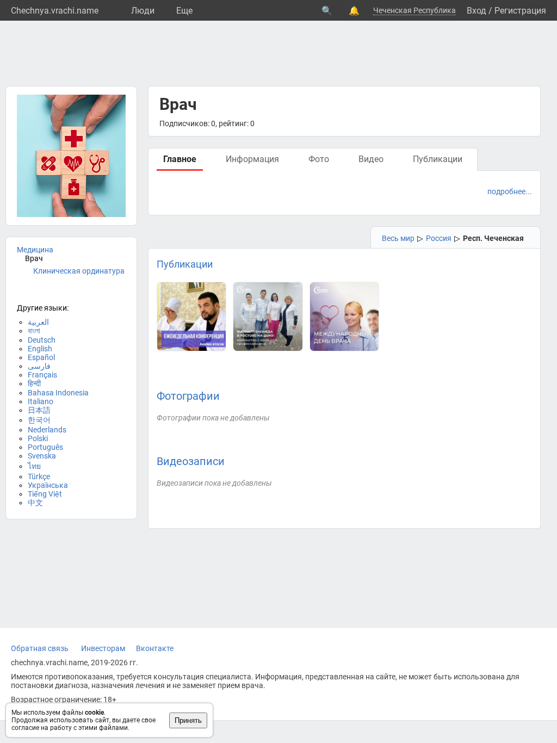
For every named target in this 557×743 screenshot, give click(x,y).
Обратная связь (40, 648)
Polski (38, 438)
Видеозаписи (191, 461)
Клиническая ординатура (79, 271)
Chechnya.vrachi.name (54, 10)
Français (42, 374)
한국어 (39, 420)
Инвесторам (103, 648)
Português (45, 447)
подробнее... (509, 191)
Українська (48, 485)
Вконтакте (155, 648)
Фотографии (188, 396)
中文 (35, 502)
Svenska (42, 455)
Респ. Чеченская (493, 238)
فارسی (39, 366)
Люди (142, 10)
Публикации (185, 264)
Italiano (40, 401)
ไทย (34, 466)
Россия (438, 238)
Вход (476, 10)
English (40, 348)
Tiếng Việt (45, 494)
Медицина (35, 249)
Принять (188, 720)
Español (41, 357)
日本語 (39, 410)
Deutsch (41, 340)
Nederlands (47, 429)
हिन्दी (34, 383)
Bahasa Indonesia (58, 392)
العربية (38, 322)
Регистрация (520, 10)
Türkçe (39, 476)
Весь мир (398, 238)
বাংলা (34, 330)
